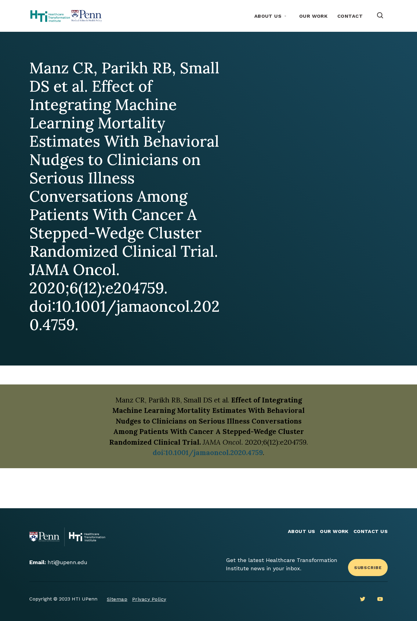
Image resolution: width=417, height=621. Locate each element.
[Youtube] (380, 599)
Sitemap (117, 599)
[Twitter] (362, 599)
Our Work (313, 16)
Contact (350, 16)
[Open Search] (380, 15)
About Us (268, 16)
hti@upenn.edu (67, 562)
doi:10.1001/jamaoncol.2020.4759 (208, 452)
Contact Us (371, 531)
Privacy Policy (149, 599)
